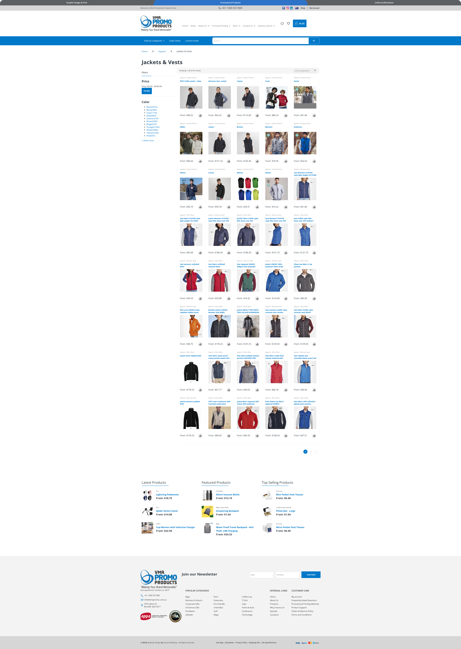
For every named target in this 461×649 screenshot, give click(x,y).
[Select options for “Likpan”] (257, 116)
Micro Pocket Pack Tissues (290, 527)
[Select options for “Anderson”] (314, 161)
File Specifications (269, 642)
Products (274, 604)
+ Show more (148, 140)
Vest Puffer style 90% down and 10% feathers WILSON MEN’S (303, 221)
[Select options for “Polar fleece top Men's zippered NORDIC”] (286, 436)
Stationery (218, 600)
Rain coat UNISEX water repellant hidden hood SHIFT (190, 312)
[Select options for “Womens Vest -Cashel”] (229, 116)
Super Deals (174, 40)
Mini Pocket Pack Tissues (289, 494)
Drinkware (190, 611)
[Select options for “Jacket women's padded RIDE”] (200, 436)
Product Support (299, 607)
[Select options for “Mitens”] (200, 207)
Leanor (211, 127)
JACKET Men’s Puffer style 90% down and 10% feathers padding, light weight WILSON (247, 222)
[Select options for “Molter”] (286, 207)
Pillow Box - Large (285, 510)
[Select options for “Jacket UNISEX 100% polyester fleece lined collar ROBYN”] (286, 299)
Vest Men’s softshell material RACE (216, 265)
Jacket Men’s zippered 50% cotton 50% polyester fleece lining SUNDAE (248, 404)
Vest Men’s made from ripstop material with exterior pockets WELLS (275, 358)
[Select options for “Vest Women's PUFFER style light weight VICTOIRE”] (314, 207)
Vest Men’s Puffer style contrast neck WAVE (303, 311)
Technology (247, 614)
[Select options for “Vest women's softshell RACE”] (200, 299)
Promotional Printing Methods (305, 604)
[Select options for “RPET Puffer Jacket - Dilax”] (200, 116)
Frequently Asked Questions (304, 600)
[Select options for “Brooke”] (257, 161)
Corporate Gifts (192, 604)
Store (235, 25)
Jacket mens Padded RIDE (190, 356)
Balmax (240, 173)
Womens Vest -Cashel (217, 81)
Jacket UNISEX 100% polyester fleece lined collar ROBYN (274, 266)
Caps (244, 604)
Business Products (193, 600)
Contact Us (248, 25)
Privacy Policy (241, 642)
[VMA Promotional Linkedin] (291, 8)
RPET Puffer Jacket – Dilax (190, 81)
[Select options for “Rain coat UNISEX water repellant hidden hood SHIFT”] (200, 344)
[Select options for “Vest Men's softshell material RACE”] (229, 299)
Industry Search (265, 25)
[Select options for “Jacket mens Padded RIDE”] (200, 390)
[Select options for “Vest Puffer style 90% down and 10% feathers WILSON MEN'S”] (314, 253)
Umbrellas (218, 607)
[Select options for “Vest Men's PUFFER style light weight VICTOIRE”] (200, 253)
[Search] (314, 41)
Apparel (162, 51)
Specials (273, 611)
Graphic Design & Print (76, 2)
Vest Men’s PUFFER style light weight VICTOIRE (190, 219)
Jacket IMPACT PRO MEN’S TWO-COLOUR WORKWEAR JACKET (248, 312)
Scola (267, 81)
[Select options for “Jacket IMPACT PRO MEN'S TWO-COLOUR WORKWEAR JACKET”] (257, 344)
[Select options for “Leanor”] (229, 161)
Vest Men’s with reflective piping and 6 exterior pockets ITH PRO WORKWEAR (304, 405)
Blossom (268, 127)
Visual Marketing (170, 642)
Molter (268, 173)
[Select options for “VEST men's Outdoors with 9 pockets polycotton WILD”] (229, 436)
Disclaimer (229, 642)
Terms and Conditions (301, 614)
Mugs (216, 614)
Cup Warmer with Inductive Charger (175, 527)
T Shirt (245, 600)
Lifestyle (189, 614)
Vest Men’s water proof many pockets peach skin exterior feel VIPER (219, 358)
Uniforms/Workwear (384, 2)
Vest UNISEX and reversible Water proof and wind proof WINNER (305, 358)
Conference (247, 611)
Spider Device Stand (167, 510)
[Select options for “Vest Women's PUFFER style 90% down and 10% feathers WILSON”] (286, 253)
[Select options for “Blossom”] (286, 161)
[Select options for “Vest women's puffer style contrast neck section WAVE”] (286, 344)
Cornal (211, 173)
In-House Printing (220, 25)
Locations (274, 614)
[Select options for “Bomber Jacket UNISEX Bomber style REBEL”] (229, 344)
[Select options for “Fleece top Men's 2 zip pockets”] (314, 299)
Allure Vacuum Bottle (228, 494)
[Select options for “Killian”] (200, 161)
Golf (215, 611)
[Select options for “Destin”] (314, 116)
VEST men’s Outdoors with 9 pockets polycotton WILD (219, 404)
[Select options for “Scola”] (286, 116)
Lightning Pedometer (167, 494)
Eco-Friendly (219, 604)
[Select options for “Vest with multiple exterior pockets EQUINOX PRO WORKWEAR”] (257, 390)
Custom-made (192, 40)
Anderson (298, 127)
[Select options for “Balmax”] (257, 207)
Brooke (240, 127)
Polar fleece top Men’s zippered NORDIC (274, 402)
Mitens (183, 173)
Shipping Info (254, 642)
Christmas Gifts (192, 607)
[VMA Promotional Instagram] (287, 8)
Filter (147, 91)
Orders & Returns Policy (302, 611)
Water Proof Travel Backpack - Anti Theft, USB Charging (235, 529)
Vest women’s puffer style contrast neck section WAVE (276, 312)
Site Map (219, 642)
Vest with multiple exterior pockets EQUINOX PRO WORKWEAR (248, 358)
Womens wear (220, 78)
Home (185, 25)
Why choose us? (277, 607)
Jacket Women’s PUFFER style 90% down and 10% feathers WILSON (218, 221)
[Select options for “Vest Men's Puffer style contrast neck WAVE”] (314, 344)
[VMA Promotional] (296, 8)
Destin (296, 81)
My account (296, 596)
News (193, 25)
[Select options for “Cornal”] (229, 207)
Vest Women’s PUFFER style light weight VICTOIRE (305, 174)
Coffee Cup (247, 596)
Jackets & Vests (192, 78)
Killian (182, 127)
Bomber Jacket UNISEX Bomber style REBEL (217, 311)
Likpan (240, 81)
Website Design (154, 642)
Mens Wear (190, 215)
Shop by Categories (153, 40)
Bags (187, 596)
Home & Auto (248, 607)
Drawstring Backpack (227, 510)
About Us (202, 25)
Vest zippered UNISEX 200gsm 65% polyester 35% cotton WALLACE (246, 266)
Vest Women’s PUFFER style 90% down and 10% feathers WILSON (275, 221)
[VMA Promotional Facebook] (283, 8)
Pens (216, 596)
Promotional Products (230, 2)
